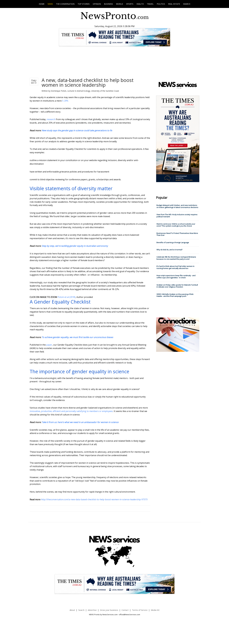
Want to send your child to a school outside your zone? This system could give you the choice (176, 225)
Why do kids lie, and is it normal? (169, 249)
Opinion (97, 4)
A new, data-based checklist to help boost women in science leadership (87, 82)
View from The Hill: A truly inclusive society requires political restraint (177, 215)
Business (108, 4)
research (51, 119)
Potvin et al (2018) (66, 297)
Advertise (92, 610)
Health (140, 4)
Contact (125, 610)
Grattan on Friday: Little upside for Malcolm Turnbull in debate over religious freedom (177, 286)
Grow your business (109, 610)
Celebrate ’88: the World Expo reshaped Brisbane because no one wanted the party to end (176, 258)
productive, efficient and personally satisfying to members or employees (77, 411)
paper (49, 344)
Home (41, 4)
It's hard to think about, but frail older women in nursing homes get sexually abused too (175, 267)
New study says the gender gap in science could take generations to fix (77, 130)
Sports (129, 4)
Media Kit (155, 610)
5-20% (65, 100)
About (72, 610)
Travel (150, 4)
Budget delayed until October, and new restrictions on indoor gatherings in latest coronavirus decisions (177, 206)
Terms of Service (139, 610)
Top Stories (84, 4)
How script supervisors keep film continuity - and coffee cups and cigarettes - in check (176, 276)
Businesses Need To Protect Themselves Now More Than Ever (177, 234)
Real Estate (174, 4)
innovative (35, 411)
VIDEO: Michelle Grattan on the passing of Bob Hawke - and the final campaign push (175, 295)
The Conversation (65, 4)
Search (186, 4)
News (50, 4)
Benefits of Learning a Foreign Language (173, 242)
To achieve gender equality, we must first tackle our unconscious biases (77, 337)
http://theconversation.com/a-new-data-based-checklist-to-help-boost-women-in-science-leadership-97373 (94, 499)
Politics (161, 4)
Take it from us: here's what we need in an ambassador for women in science (80, 422)
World (119, 4)
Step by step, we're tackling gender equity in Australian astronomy (75, 245)
